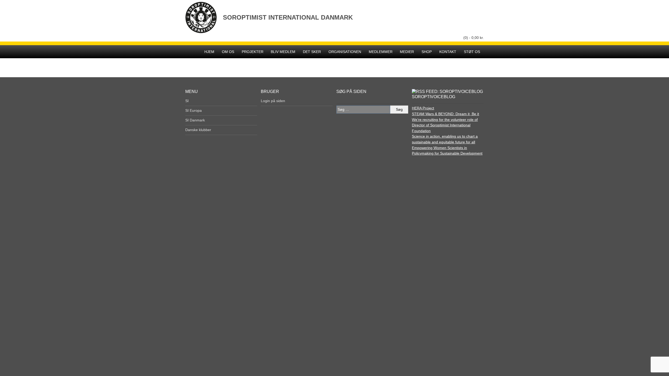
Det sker (312, 52)
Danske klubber (198, 130)
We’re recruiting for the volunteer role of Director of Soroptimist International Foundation (445, 125)
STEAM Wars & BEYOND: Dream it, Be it (445, 114)
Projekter (252, 52)
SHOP (427, 52)
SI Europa (193, 110)
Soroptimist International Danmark (288, 17)
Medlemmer (381, 52)
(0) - (473, 38)
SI (187, 101)
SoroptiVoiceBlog (433, 97)
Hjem (209, 52)
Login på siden (273, 101)
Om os (228, 52)
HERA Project (423, 108)
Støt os (472, 52)
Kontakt (447, 52)
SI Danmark (195, 120)
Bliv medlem (283, 52)
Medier (407, 52)
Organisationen (344, 52)
